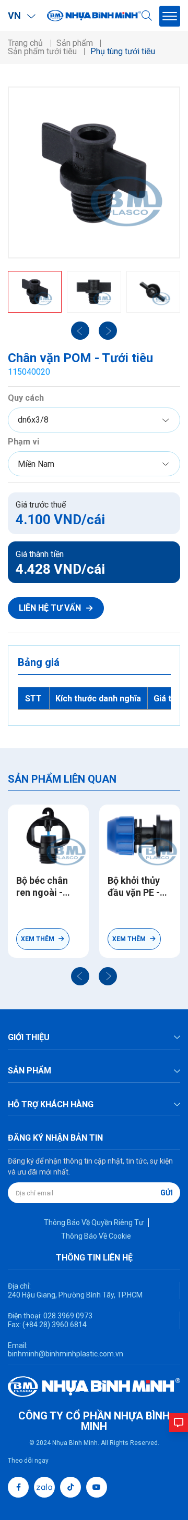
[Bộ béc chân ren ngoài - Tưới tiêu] (48, 836)
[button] (80, 976)
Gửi (166, 1193)
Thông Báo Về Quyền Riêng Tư (94, 1222)
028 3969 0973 (67, 1316)
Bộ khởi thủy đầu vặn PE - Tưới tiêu (134, 886)
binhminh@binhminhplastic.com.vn (65, 1354)
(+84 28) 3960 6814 (54, 1324)
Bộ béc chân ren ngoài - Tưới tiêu (42, 886)
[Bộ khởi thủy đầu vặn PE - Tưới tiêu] (140, 836)
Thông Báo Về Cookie (96, 1236)
